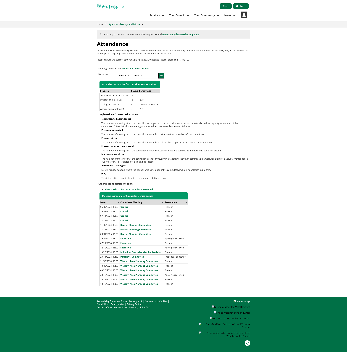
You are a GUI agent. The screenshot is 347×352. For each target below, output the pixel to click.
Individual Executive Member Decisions (141, 252)
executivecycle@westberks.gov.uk (180, 34)
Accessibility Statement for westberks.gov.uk (119, 301)
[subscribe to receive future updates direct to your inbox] (224, 336)
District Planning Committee (135, 224)
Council (124, 206)
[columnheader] (110, 202)
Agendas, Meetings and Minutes (125, 24)
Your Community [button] (204, 15)
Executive (125, 238)
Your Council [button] (177, 15)
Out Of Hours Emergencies (110, 304)
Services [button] (155, 15)
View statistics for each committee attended (129, 189)
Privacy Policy (134, 304)
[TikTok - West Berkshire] (247, 344)
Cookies (163, 301)
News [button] (227, 15)
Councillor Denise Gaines (135, 68)
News (225, 6)
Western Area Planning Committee (139, 261)
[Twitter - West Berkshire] (232, 312)
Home (100, 24)
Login (242, 6)
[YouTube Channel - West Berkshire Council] (224, 327)
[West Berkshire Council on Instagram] (230, 318)
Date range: (103, 74)
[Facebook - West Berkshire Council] (231, 306)
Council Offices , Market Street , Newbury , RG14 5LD (123, 307)
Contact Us (150, 301)
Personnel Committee (132, 256)
